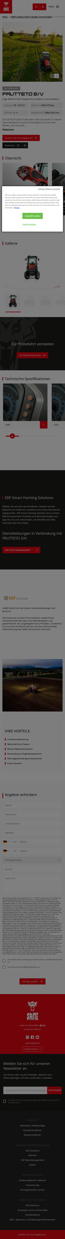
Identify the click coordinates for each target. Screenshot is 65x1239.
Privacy (17, 208)
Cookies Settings (29, 224)
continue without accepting (49, 189)
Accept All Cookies (32, 216)
